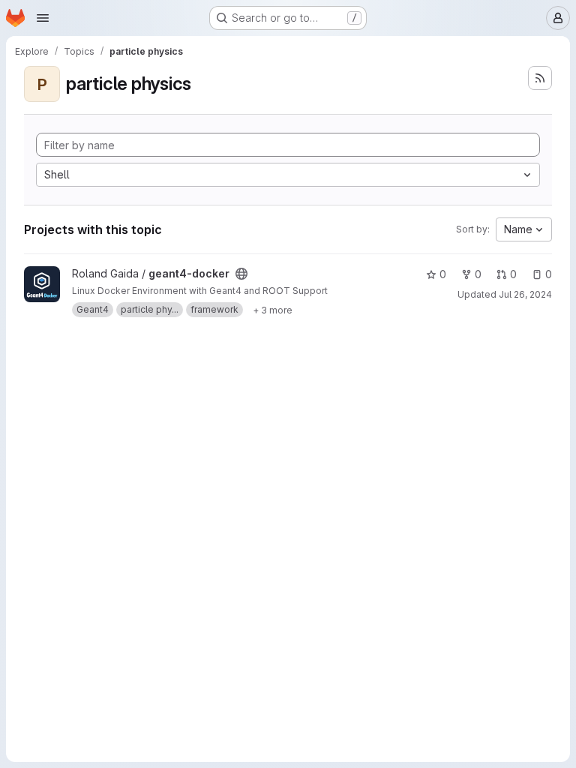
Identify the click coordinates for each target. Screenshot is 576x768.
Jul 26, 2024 (525, 294)
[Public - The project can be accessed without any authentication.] (242, 274)
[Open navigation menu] (43, 18)
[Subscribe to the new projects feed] (540, 78)
